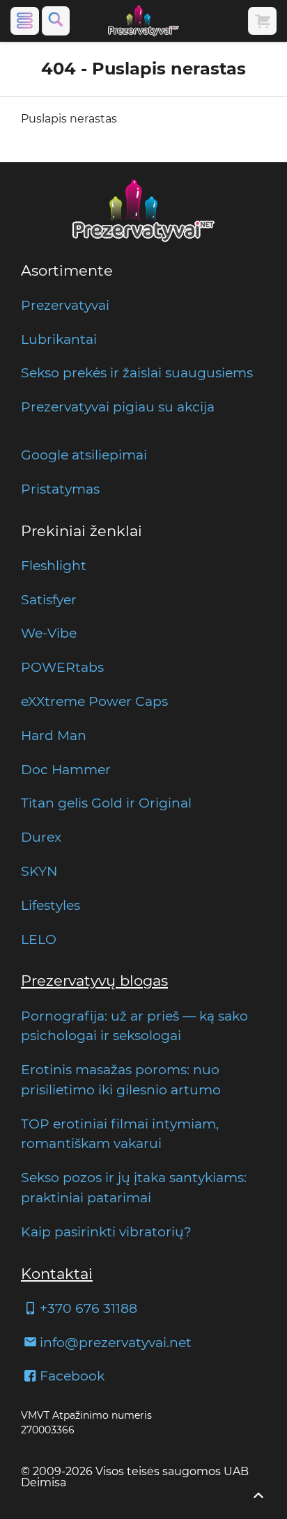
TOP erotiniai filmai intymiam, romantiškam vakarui (120, 1133)
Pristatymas (60, 488)
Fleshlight (53, 565)
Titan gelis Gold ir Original (106, 802)
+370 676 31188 (88, 1308)
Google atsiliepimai (84, 454)
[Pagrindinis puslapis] (143, 20)
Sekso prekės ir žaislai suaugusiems (137, 372)
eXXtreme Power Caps (94, 701)
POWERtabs (62, 667)
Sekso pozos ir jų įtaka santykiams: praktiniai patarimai (134, 1187)
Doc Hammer (66, 769)
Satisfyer (49, 599)
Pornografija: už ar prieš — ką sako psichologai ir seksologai (134, 1025)
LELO (38, 939)
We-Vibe (49, 632)
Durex (41, 836)
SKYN (39, 871)
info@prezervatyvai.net (116, 1342)
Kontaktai (57, 1273)
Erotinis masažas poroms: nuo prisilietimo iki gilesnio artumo (121, 1079)
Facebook (72, 1375)
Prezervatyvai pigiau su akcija (118, 406)
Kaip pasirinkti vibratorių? (106, 1231)
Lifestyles (50, 905)
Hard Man (53, 735)
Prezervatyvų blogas (94, 980)
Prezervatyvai (65, 305)
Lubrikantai (59, 339)
